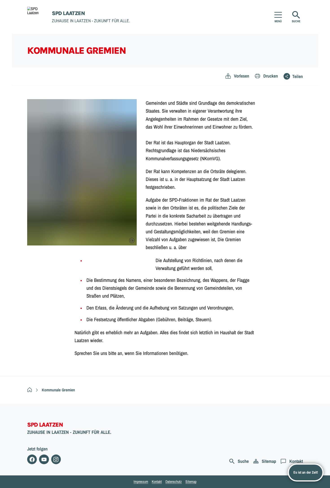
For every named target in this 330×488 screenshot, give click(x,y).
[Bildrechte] (131, 240)
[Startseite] (29, 390)
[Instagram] (56, 459)
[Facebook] (32, 459)
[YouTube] (44, 459)
